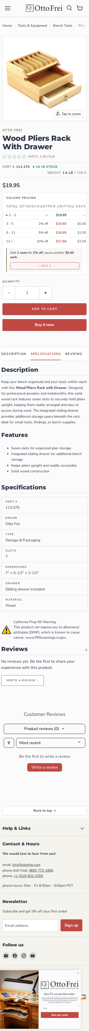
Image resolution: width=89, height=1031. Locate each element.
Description (13, 354)
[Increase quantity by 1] (45, 292)
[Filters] (9, 743)
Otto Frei (12, 130)
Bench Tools (62, 25)
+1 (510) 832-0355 (28, 876)
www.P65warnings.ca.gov (45, 637)
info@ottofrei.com (26, 864)
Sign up (71, 925)
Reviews (73, 354)
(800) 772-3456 (41, 870)
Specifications (46, 354)
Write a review (44, 767)
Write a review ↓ (22, 680)
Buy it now (44, 324)
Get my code (65, 1014)
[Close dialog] (84, 973)
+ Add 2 (44, 266)
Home (7, 25)
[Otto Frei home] (44, 8)
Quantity (11, 281)
